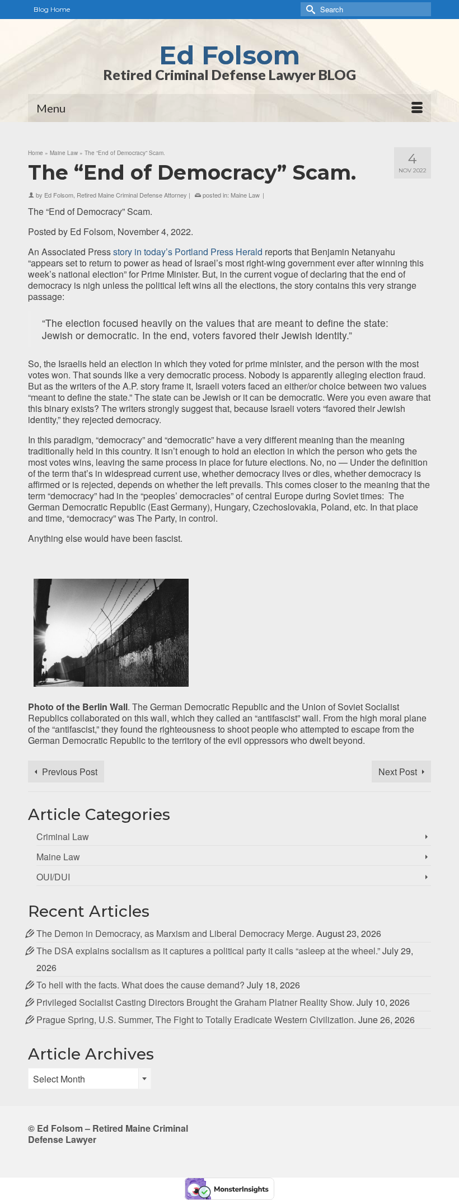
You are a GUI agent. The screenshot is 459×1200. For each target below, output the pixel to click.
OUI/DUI (53, 876)
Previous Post (69, 771)
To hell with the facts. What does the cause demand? (140, 984)
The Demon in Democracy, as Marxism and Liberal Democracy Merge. (175, 933)
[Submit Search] (309, 9)
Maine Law (245, 194)
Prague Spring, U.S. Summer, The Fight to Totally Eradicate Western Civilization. (196, 1019)
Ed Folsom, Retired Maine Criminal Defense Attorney (115, 194)
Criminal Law (62, 836)
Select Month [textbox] (59, 1078)
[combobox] (89, 1078)
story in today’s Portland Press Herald (188, 251)
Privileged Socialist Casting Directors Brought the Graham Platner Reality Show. (195, 1002)
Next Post (397, 771)
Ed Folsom (229, 55)
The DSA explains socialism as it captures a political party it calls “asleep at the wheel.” (208, 950)
